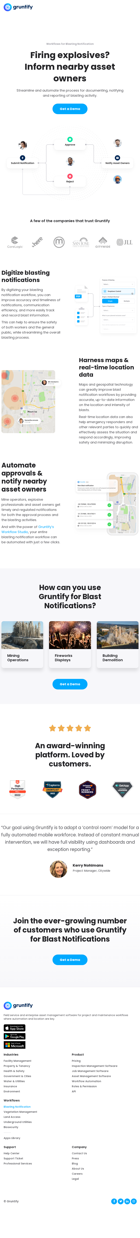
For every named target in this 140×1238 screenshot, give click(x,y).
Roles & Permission (84, 1086)
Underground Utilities (18, 1122)
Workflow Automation (86, 1081)
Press (75, 1158)
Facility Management (17, 1061)
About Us (78, 1168)
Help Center (12, 1153)
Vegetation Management (20, 1112)
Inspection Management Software (94, 1066)
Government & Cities (17, 1076)
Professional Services (18, 1163)
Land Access (12, 1117)
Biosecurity (11, 1127)
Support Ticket (13, 1158)
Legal (75, 1179)
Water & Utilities (14, 1081)
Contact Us (79, 1153)
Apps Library (12, 1138)
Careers (77, 1174)
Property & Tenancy (17, 1066)
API (74, 1091)
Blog (75, 1163)
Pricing (76, 1061)
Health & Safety (14, 1071)
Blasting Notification (17, 1107)
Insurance (10, 1086)
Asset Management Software (91, 1076)
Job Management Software (90, 1071)
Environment (12, 1091)
